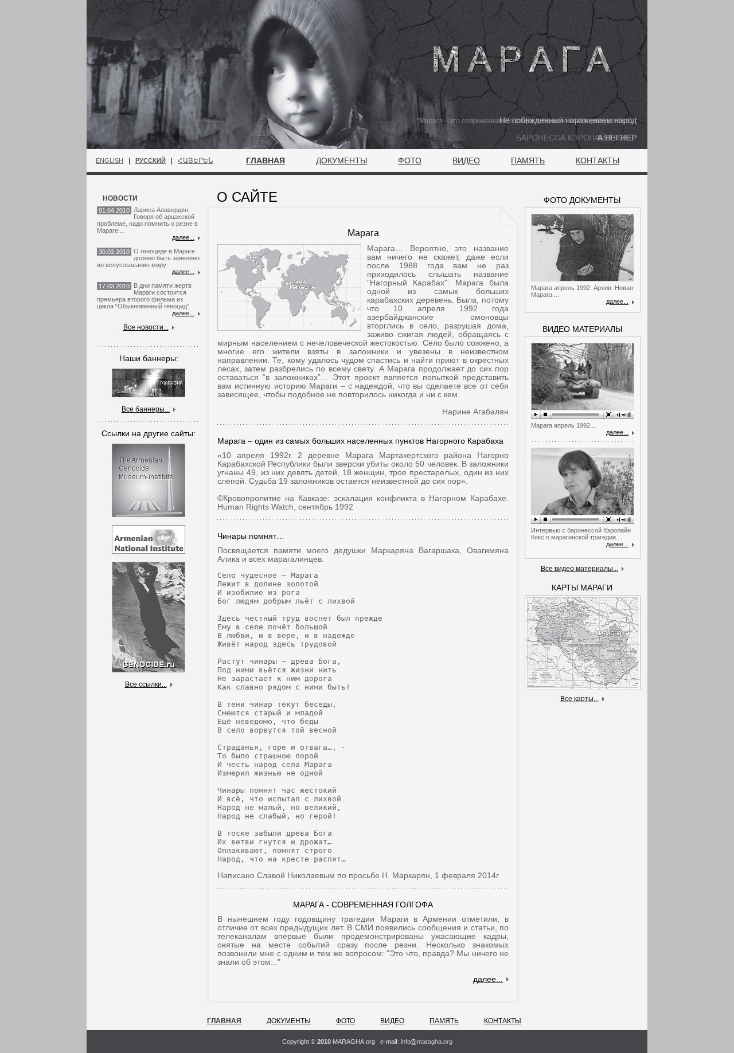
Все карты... (579, 699)
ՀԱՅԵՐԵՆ (195, 160)
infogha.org (426, 1041)
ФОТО (409, 160)
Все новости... (146, 327)
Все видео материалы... (579, 569)
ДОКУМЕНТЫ (341, 160)
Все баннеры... (146, 409)
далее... (183, 237)
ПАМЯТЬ (528, 160)
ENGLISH (109, 160)
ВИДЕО (466, 160)
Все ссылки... (146, 684)
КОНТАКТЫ (597, 160)
